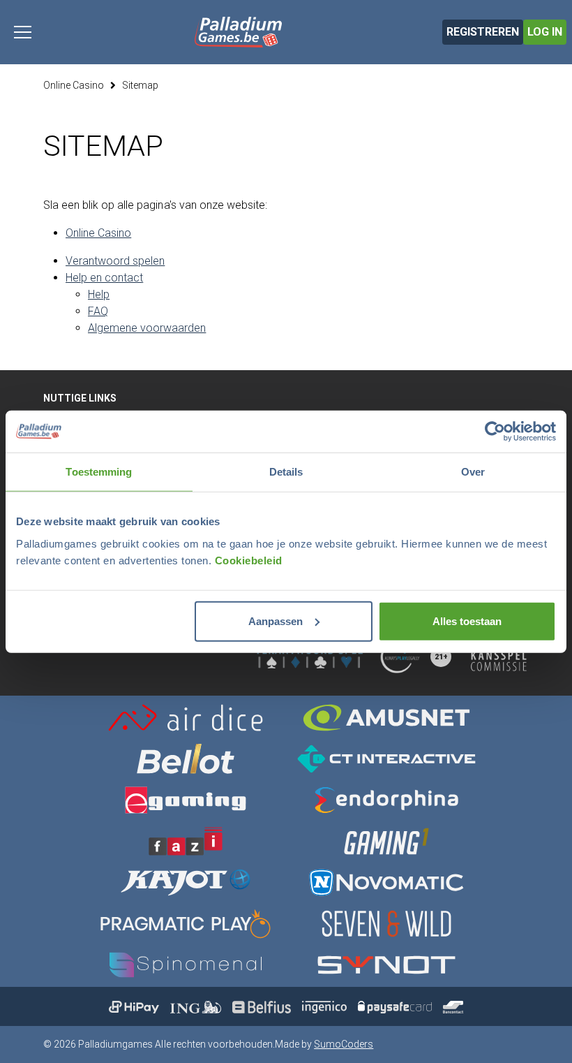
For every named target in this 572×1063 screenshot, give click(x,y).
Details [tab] (286, 472)
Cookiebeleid (249, 560)
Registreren (482, 31)
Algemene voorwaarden (147, 328)
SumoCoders (343, 1044)
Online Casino (73, 85)
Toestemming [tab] (99, 472)
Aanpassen (275, 620)
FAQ (98, 311)
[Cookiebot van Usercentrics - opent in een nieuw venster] (495, 431)
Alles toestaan (467, 620)
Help (99, 294)
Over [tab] (473, 472)
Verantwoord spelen (115, 260)
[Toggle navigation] (23, 32)
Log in (544, 31)
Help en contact (104, 277)
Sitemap (140, 85)
